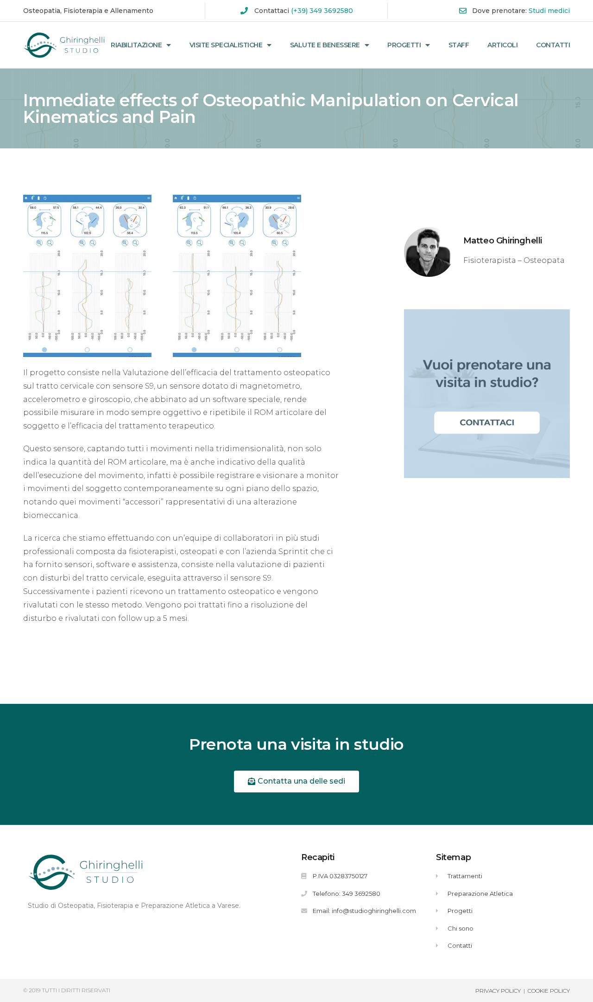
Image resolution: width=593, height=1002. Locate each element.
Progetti (404, 45)
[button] (296, 781)
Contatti (553, 45)
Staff (458, 45)
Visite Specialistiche (226, 45)
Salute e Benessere (325, 45)
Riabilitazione (136, 45)
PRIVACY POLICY (498, 990)
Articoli (502, 45)
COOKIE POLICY (549, 990)
